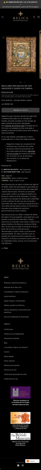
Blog (5, 343)
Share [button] (6, 248)
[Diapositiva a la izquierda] (16, 82)
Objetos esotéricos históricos (14, 305)
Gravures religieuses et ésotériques (16, 317)
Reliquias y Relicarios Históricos (15, 283)
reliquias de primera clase (15, 126)
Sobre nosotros (9, 361)
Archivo (6, 352)
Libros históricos (10, 296)
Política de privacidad (11, 365)
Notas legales (9, 356)
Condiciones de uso (11, 379)
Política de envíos (10, 370)
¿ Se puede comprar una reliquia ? (16, 347)
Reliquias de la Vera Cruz (13, 287)
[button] (2, 17)
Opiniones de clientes (11, 338)
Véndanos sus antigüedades (14, 334)
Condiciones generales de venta (15, 374)
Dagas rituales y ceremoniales (14, 301)
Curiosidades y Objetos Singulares (16, 292)
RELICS (22, 462)
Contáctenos (8, 329)
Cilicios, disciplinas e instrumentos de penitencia (17, 311)
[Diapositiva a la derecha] (25, 82)
